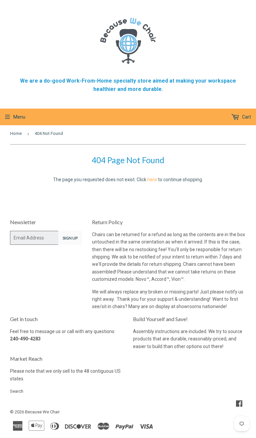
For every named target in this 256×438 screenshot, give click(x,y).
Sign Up (70, 237)
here (152, 179)
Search (16, 391)
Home (16, 133)
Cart (246, 117)
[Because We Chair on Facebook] (239, 404)
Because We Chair (42, 411)
